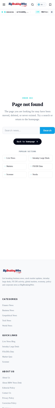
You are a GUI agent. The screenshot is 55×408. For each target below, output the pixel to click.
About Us (6, 378)
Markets (9, 166)
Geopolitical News (9, 315)
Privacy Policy (8, 398)
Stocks (34, 174)
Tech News (6, 321)
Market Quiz (7, 357)
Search (47, 130)
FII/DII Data (37, 166)
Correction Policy (9, 403)
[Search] (32, 4)
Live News (10, 158)
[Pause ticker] (52, 12)
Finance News (7, 305)
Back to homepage (26, 141)
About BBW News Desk (12, 383)
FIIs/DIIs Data (8, 352)
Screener (9, 174)
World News (7, 326)
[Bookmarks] (50, 4)
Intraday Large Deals (40, 158)
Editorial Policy (8, 388)
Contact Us (6, 393)
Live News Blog (8, 341)
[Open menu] (4, 4)
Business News (8, 310)
